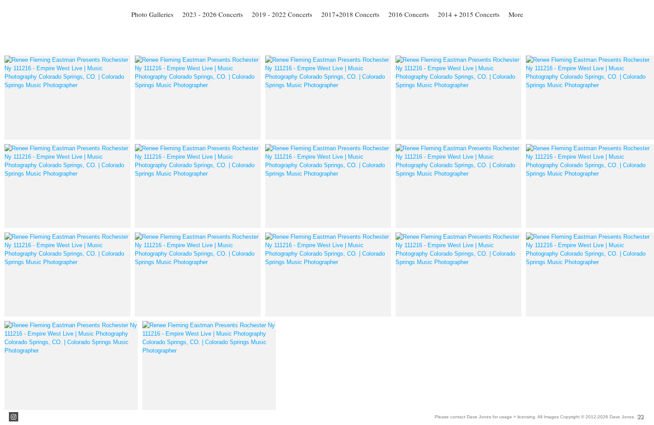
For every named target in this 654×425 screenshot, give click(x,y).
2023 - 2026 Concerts (212, 14)
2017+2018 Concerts (350, 14)
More (516, 14)
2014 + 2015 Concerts (469, 14)
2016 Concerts (408, 14)
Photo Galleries (152, 14)
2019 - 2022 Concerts (282, 14)
